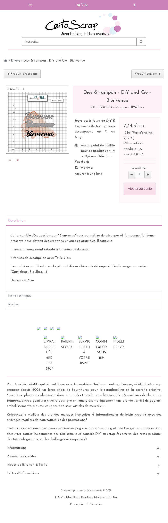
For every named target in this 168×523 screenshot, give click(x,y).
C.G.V (59, 497)
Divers (15, 60)
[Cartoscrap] (84, 14)
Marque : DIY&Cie (129, 107)
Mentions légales (78, 497)
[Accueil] (5, 60)
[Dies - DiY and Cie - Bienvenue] (10, 160)
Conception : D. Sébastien (86, 504)
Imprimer (86, 167)
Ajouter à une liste (88, 174)
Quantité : (140, 168)
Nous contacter (105, 497)
